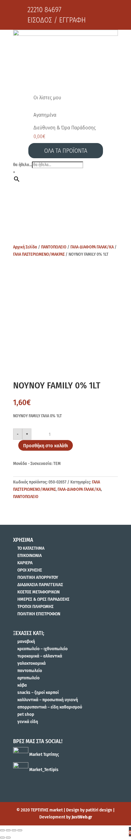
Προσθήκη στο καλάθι (45, 446)
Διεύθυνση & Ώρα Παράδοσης (65, 128)
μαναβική (26, 641)
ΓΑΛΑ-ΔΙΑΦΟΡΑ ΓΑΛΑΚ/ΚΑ (92, 247)
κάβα (22, 685)
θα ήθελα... (22, 164)
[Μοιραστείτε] (8, 830)
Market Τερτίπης (43, 754)
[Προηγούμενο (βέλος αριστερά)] (2, 837)
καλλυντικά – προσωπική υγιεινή (47, 699)
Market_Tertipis (43, 769)
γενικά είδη (27, 721)
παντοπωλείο (29, 670)
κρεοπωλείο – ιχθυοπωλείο (42, 648)
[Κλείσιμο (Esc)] (2, 830)
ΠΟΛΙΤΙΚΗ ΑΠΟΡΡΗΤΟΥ (37, 577)
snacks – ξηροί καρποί (38, 692)
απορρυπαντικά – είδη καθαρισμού (49, 707)
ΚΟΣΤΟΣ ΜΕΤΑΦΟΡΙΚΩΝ (38, 592)
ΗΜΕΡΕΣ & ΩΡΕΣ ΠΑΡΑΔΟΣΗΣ (43, 599)
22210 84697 (44, 9)
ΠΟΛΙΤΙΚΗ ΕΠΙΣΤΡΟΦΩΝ (38, 613)
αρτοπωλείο (28, 678)
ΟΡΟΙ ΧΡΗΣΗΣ (29, 570)
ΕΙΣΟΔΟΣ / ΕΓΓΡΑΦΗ (56, 20)
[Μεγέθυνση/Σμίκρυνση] (19, 830)
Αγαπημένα (45, 115)
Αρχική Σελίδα (25, 247)
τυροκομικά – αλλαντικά (39, 656)
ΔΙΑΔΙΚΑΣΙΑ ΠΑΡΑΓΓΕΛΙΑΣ (40, 584)
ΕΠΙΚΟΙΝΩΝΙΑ (29, 555)
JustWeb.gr (82, 817)
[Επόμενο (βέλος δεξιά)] (8, 837)
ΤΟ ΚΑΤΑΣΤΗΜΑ (30, 548)
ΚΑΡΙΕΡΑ (25, 562)
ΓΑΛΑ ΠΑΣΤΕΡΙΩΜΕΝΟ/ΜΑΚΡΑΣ (39, 254)
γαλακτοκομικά (31, 663)
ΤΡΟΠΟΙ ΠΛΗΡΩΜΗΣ (35, 606)
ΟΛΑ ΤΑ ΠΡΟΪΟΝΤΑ (65, 150)
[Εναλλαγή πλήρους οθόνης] (14, 830)
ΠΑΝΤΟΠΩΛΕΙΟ (53, 247)
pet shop (25, 714)
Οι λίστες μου (47, 97)
